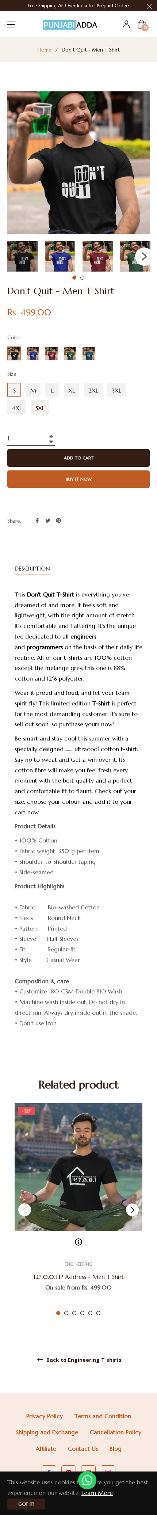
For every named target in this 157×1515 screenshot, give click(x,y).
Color (13, 337)
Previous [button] (24, 1209)
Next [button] (144, 256)
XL (71, 390)
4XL (17, 408)
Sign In (126, 24)
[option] (78, 1210)
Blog (116, 1448)
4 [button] (82, 1313)
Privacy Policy (44, 1416)
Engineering (78, 1264)
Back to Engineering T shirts (83, 1360)
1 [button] (74, 278)
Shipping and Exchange (47, 1432)
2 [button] (82, 278)
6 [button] (98, 1313)
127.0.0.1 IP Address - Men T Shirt (79, 1276)
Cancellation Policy (115, 1432)
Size (11, 374)
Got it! (26, 1504)
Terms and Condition (102, 1416)
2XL (93, 390)
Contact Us (83, 1448)
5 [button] (90, 1313)
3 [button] (74, 1313)
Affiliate (46, 1448)
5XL (40, 408)
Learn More (97, 1492)
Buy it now (79, 479)
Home (44, 49)
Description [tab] (32, 568)
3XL (116, 390)
